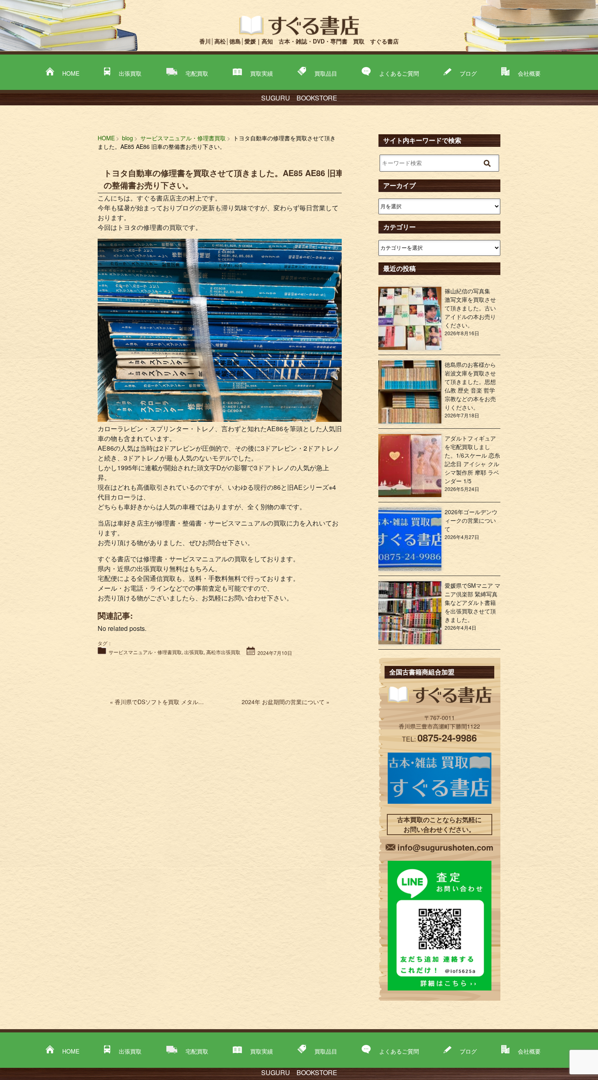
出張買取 (130, 73)
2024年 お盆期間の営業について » (286, 702)
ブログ (468, 73)
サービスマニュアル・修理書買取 (145, 651)
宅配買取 (197, 73)
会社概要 (529, 73)
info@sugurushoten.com (445, 847)
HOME (70, 73)
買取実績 (261, 73)
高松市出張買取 (223, 651)
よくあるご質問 (399, 73)
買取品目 (325, 73)
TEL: (439, 739)
